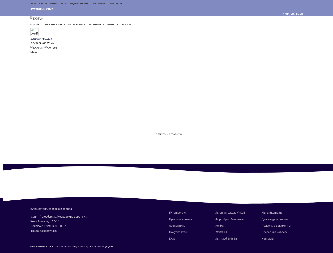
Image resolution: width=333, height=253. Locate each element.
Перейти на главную (169, 134)
